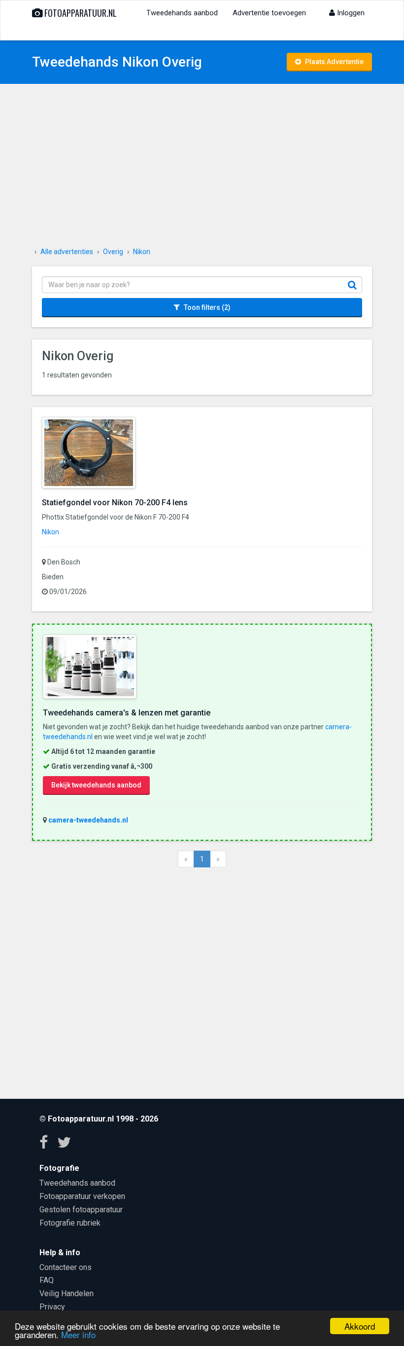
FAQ (46, 1280)
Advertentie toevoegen (269, 12)
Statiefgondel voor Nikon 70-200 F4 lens (115, 502)
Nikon (50, 532)
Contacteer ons (65, 1267)
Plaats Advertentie (333, 62)
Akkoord (359, 1326)
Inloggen (350, 12)
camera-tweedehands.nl (88, 820)
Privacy (52, 1306)
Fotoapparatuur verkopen (82, 1196)
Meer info (78, 1334)
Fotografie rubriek (70, 1223)
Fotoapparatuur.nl (79, 12)
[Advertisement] (202, 168)
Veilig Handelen (66, 1293)
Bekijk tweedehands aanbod (96, 785)
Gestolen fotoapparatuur (81, 1209)
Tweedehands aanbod (182, 12)
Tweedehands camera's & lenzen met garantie (126, 712)
